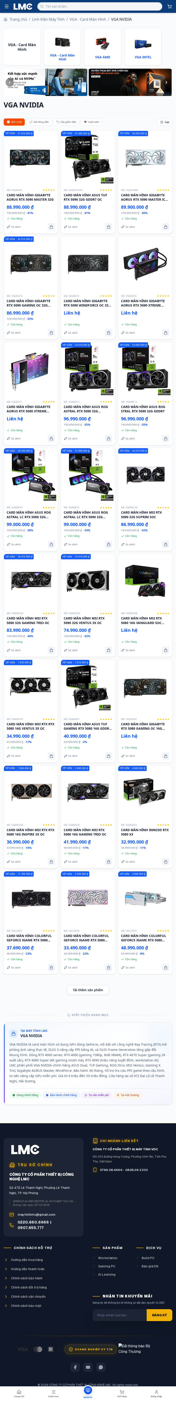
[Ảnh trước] (10, 82)
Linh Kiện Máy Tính (48, 19)
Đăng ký (159, 1315)
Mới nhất (14, 122)
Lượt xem (91, 122)
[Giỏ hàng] (169, 6)
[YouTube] (88, 1367)
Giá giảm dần (66, 122)
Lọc (167, 122)
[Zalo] (100, 1367)
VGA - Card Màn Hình (88, 19)
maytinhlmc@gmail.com (36, 1215)
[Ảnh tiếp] (166, 82)
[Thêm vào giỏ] (51, 227)
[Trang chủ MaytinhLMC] (23, 6)
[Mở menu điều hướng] (7, 6)
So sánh (16, 226)
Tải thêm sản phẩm (88, 990)
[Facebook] (75, 1367)
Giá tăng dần (39, 122)
